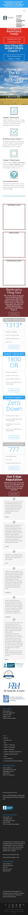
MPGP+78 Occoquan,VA (9, 775)
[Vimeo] (20, 907)
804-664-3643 (18, 6)
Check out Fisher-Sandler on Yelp (11, 854)
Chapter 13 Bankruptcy (11, 160)
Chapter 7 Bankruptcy (11, 118)
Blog (5, 742)
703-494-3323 (19, 5)
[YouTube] (20, 905)
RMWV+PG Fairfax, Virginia (9, 718)
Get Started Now (14, 97)
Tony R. (7, 517)
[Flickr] (16, 907)
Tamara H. (8, 617)
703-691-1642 (17, 3)
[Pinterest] (23, 905)
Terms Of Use (13, 792)
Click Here (14, 314)
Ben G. (6, 659)
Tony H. (7, 546)
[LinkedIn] (16, 905)
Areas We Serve (7, 740)
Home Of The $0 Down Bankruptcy (14, 74)
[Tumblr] (9, 907)
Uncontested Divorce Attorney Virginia (13, 761)
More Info (14, 347)
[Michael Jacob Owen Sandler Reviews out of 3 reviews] (8, 679)
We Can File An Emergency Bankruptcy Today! (14, 29)
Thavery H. (8, 592)
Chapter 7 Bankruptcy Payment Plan (12, 751)
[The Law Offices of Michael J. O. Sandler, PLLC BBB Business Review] (8, 810)
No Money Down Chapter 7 (12, 139)
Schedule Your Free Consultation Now (14, 40)
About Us (6, 738)
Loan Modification (8, 758)
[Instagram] (13, 907)
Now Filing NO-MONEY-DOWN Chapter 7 (14, 48)
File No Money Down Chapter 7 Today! (14, 57)
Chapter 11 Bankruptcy (9, 745)
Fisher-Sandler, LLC (7, 711)
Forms (5, 756)
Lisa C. (7, 563)
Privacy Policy (6, 792)
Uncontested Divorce (10, 181)
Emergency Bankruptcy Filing (11, 754)
